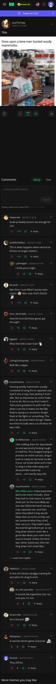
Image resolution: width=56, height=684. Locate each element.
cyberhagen (21, 263)
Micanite (14, 284)
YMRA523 (14, 568)
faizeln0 (13, 657)
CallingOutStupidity (19, 360)
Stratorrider (15, 614)
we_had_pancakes (24, 589)
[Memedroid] (11, 4)
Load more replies (22, 557)
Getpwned (14, 217)
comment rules (36, 207)
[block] (52, 24)
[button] (44, 4)
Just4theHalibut (17, 242)
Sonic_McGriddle (18, 313)
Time (48, 179)
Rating (37, 179)
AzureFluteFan (16, 382)
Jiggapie (13, 339)
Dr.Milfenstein (22, 439)
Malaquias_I (15, 636)
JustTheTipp (18, 22)
